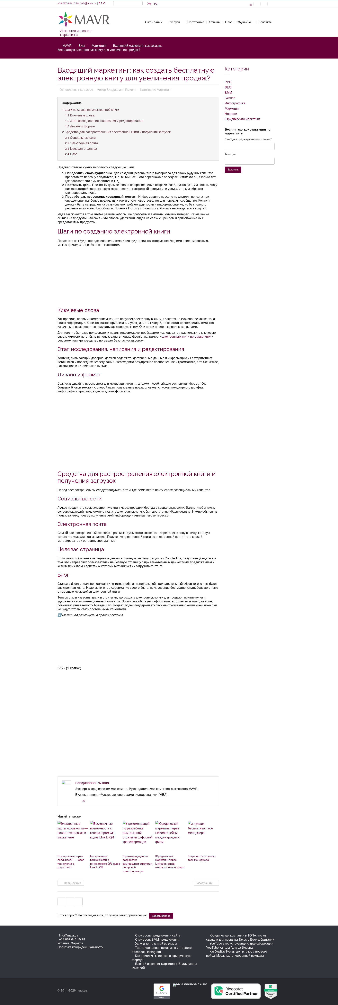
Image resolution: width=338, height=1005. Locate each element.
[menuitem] (149, 3)
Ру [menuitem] (155, 3)
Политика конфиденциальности (80, 947)
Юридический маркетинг (242, 119)
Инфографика (235, 103)
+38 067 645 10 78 (68, 3)
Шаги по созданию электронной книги (90, 109)
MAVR (67, 45)
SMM (228, 92)
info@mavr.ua (88, 3)
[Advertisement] (138, 276)
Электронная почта (81, 143)
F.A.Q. (102, 3)
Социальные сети (80, 137)
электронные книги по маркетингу (186, 336)
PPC (228, 82)
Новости (231, 113)
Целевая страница (81, 148)
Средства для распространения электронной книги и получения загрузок (116, 132)
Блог (82, 45)
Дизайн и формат (80, 126)
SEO (228, 87)
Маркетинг (99, 45)
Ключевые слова (79, 115)
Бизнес (230, 98)
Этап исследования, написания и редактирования (104, 120)
